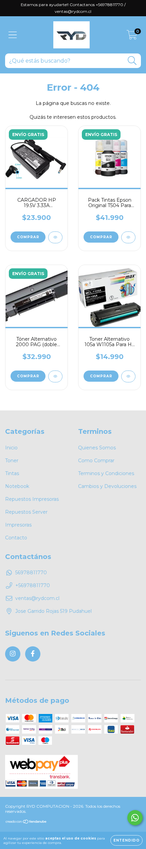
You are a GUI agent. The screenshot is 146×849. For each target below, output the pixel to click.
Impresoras (18, 525)
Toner (11, 460)
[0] (132, 36)
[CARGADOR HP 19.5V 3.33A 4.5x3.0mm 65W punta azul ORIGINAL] (55, 237)
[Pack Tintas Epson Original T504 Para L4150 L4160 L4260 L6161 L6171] (128, 237)
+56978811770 (32, 585)
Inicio (11, 448)
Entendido (126, 840)
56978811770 (31, 572)
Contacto (16, 538)
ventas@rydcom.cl (37, 598)
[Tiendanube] (26, 822)
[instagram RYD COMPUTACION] (12, 654)
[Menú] (12, 35)
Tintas (12, 473)
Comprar (101, 237)
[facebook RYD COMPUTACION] (32, 654)
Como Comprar (96, 460)
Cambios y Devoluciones (107, 486)
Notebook (17, 486)
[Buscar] (132, 61)
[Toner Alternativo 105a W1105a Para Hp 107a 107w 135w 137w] (128, 376)
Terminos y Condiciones (106, 473)
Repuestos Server (26, 512)
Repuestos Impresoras (32, 499)
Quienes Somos (97, 448)
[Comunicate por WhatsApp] (135, 817)
